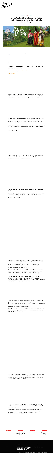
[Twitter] (2, 11)
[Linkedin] (25, 49)
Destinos (34, 452)
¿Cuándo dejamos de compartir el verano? (9, 432)
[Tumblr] (29, 49)
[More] (34, 49)
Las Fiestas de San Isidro (12, 92)
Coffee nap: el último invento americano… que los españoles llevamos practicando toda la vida (20, 433)
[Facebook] (0, 11)
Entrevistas (24, 452)
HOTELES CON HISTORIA (29, 452)
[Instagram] (1, 11)
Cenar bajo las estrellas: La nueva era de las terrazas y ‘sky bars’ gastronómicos (44, 433)
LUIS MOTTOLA (12, 73)
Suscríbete (39, 452)
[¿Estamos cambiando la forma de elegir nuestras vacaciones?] (32, 427)
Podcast (36, 452)
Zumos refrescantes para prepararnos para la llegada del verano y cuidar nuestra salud (24, 70)
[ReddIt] (27, 49)
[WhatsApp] (24, 49)
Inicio (19, 452)
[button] (6, 11)
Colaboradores (45, 452)
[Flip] (32, 49)
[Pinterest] (22, 49)
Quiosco (21, 452)
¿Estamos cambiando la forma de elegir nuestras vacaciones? (32, 432)
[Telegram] (31, 49)
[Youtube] (4, 11)
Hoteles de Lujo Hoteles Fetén (14, 71)
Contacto (42, 452)
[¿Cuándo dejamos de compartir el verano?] (8, 427)
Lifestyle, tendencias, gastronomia (27, 15)
